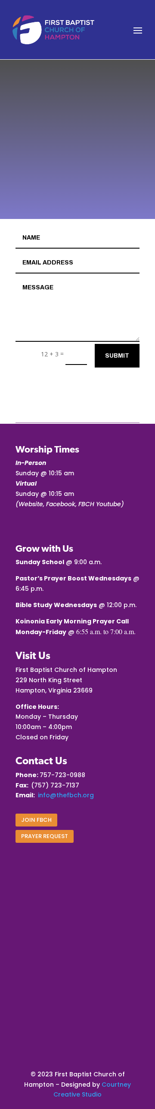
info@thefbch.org (66, 795)
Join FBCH (36, 820)
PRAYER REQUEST (44, 836)
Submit (117, 355)
